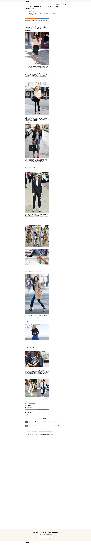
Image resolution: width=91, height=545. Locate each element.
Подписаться (51, 536)
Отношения (37, 1)
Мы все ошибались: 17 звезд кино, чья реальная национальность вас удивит (37, 432)
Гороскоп (53, 1)
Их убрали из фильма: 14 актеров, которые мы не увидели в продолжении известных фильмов (40, 434)
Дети (44, 1)
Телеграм (61, 4)
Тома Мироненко (30, 407)
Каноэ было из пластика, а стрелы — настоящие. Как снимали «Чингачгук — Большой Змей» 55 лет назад (47, 425)
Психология (41, 1)
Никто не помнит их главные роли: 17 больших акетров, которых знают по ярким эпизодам (39, 431)
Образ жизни (48, 1)
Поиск (63, 1)
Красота (33, 1)
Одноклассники (65, 4)
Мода (31, 1)
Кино (51, 1)
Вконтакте (63, 4)
